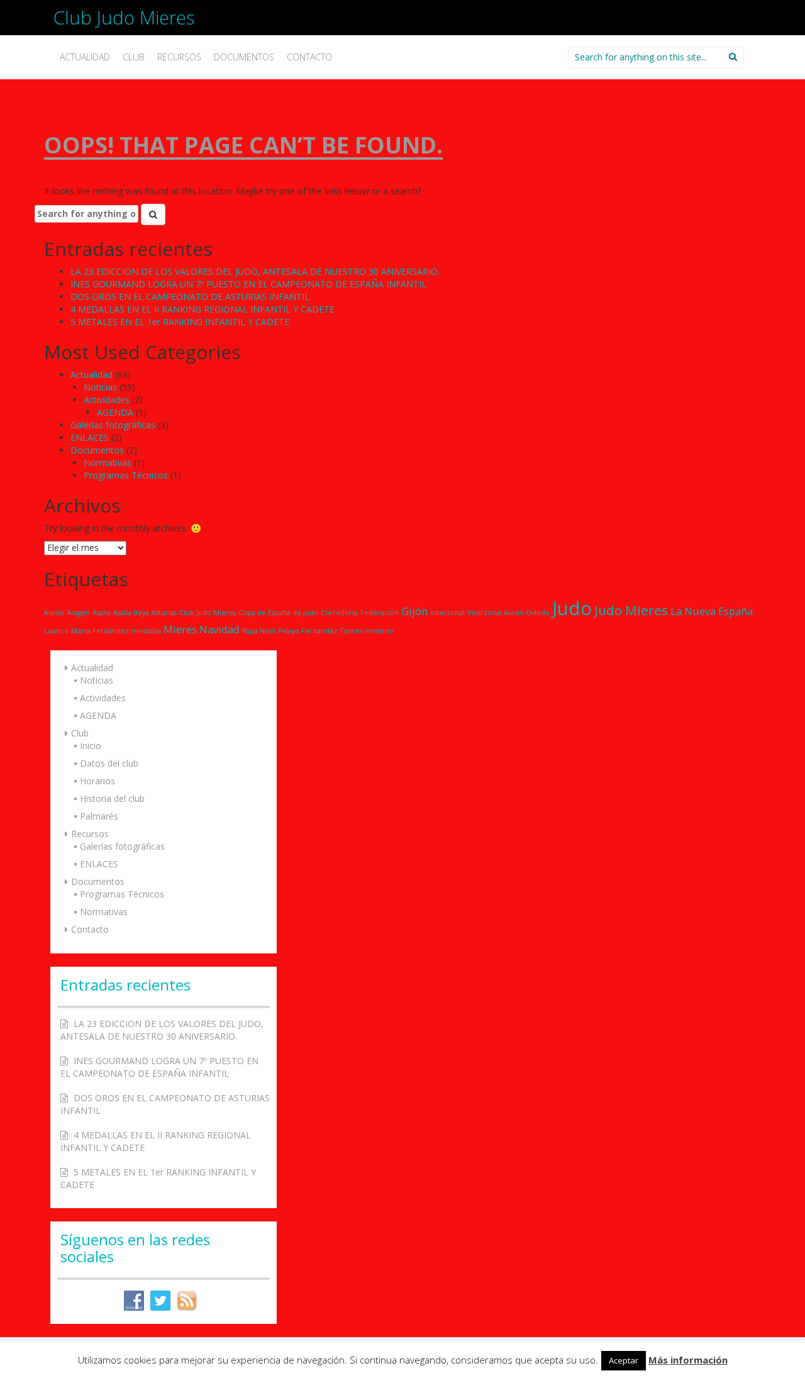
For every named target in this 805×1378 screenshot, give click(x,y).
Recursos (179, 57)
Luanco (56, 630)
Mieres (180, 629)
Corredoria (339, 612)
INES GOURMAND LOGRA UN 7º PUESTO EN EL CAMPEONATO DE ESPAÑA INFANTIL (248, 284)
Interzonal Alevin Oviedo (508, 612)
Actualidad (85, 57)
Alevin (54, 612)
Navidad (219, 629)
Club (134, 57)
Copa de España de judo (278, 612)
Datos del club (109, 763)
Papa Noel (258, 630)
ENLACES (89, 437)
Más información (688, 1359)
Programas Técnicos (126, 475)
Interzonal (447, 612)
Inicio (90, 746)
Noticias (100, 387)
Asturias (164, 612)
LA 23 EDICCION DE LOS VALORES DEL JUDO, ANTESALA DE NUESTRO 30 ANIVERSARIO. (255, 271)
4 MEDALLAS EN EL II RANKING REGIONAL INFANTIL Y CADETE (202, 309)
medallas (146, 630)
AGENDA (115, 412)
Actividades (107, 400)
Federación (379, 612)
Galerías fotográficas (112, 425)
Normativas (107, 463)
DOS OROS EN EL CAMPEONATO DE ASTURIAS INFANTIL (189, 297)
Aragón (78, 612)
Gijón (414, 611)
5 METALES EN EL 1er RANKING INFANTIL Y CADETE (179, 322)
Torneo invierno (367, 630)
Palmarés (99, 816)
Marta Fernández (100, 630)
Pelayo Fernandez (308, 630)
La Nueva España (711, 611)
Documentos (244, 57)
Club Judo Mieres (123, 17)
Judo (572, 608)
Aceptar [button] (623, 1360)
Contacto (309, 57)
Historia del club (112, 798)
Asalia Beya (131, 612)
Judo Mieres (631, 610)
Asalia (101, 612)
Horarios (97, 781)
